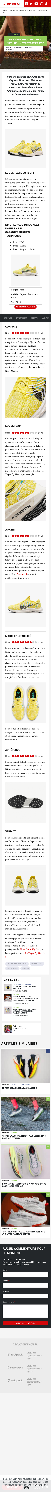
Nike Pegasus (36, 964)
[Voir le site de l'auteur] (14, 1031)
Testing (11, 10)
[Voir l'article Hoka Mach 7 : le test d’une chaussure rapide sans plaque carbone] (25, 1162)
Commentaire (9, 1302)
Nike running (12, 968)
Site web (6, 1291)
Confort (8, 318)
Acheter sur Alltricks (25, 307)
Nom (5, 1270)
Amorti (34, 318)
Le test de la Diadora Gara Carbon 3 (24, 987)
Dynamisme (21, 318)
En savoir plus (41, 1485)
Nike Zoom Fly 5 (28, 949)
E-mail (6, 1281)
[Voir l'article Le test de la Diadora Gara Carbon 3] (25, 1066)
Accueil (5, 10)
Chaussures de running (17, 964)
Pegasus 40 (21, 574)
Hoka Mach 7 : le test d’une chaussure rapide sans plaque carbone (24, 1011)
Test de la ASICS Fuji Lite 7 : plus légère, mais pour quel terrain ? (24, 1137)
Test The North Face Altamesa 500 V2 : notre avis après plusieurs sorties (25, 999)
